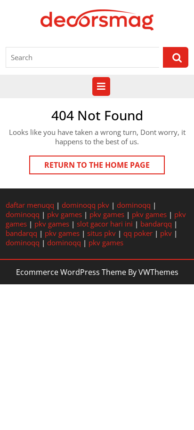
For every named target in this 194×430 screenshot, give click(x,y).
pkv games (64, 214)
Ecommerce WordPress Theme (71, 272)
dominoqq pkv (85, 205)
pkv (166, 233)
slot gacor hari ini (105, 223)
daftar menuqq (30, 205)
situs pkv (101, 233)
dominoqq (134, 205)
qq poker (138, 233)
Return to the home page (104, 166)
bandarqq (156, 223)
